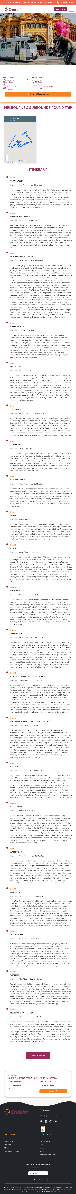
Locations (7, 1144)
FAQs (41, 1144)
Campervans (8, 1141)
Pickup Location (9, 77)
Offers (6, 1148)
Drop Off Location (37, 77)
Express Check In (45, 1141)
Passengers (11, 87)
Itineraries (43, 1148)
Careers (42, 1151)
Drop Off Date (36, 82)
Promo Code (48, 87)
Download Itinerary (38, 1055)
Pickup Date (8, 82)
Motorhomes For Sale (11, 1151)
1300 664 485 (66, 2)
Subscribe (38, 1179)
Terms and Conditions (47, 1155)
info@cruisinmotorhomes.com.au (55, 1116)
